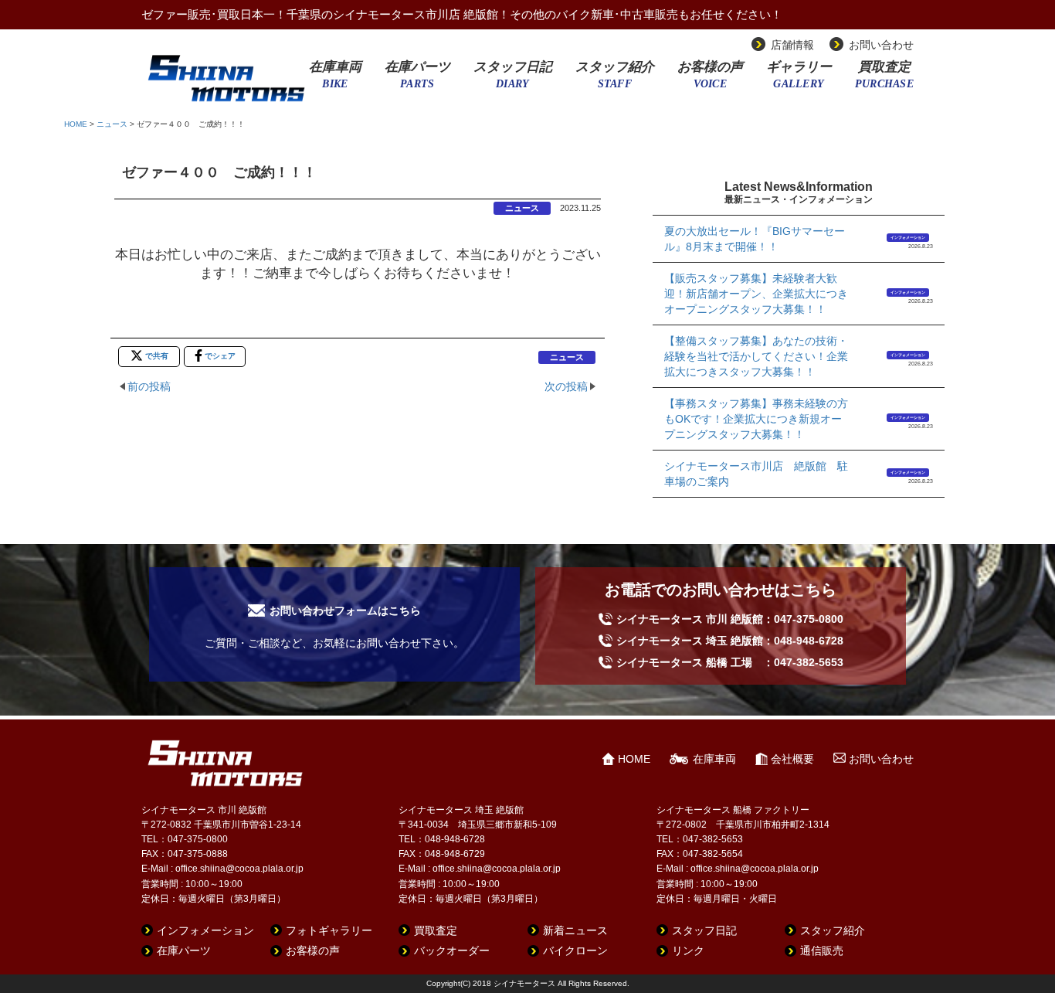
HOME (75, 124)
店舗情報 (792, 45)
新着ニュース (575, 930)
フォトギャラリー (329, 930)
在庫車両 (335, 79)
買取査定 (884, 79)
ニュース (112, 124)
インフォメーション (907, 237)
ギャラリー (799, 79)
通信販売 (821, 950)
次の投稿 (566, 386)
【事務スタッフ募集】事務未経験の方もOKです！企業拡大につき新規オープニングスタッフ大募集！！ (756, 418)
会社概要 (792, 759)
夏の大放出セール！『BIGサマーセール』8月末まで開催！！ (754, 239)
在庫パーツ (417, 79)
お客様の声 (710, 79)
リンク (688, 950)
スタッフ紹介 (614, 79)
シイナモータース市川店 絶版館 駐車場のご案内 (756, 474)
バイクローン (575, 950)
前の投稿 (149, 386)
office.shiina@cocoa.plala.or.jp (239, 868)
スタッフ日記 (512, 79)
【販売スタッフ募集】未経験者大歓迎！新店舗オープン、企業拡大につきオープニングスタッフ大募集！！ (756, 293)
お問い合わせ (881, 45)
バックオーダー (452, 950)
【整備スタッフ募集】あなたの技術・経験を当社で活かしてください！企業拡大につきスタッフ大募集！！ (756, 356)
